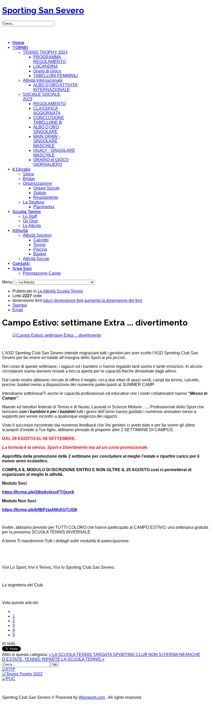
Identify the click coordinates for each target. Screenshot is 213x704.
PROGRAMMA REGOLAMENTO (49, 59)
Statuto (39, 193)
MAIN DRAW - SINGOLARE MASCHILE (46, 141)
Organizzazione (37, 183)
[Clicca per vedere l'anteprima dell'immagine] (56, 335)
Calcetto (41, 240)
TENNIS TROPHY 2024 (45, 52)
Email (17, 310)
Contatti (21, 263)
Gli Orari (30, 221)
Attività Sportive (37, 235)
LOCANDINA (45, 66)
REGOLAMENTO (49, 103)
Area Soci (22, 268)
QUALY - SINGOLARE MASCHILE (54, 152)
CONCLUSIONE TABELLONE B (48, 120)
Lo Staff (30, 216)
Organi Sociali (46, 188)
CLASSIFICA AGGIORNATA (47, 110)
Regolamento (45, 197)
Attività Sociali (36, 258)
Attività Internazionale (43, 80)
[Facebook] (6, 31)
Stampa (19, 305)
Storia (28, 174)
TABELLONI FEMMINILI (55, 75)
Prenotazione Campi (42, 273)
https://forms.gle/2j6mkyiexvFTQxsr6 (38, 492)
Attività (20, 230)
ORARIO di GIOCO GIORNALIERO (51, 162)
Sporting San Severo (43, 10)
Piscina (40, 249)
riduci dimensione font (63, 300)
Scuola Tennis (26, 211)
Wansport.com (92, 697)
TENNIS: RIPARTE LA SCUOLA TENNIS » (64, 659)
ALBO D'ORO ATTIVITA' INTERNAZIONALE (55, 87)
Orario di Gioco (47, 71)
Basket (39, 254)
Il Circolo (21, 169)
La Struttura (33, 202)
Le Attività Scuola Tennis (60, 291)
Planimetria (43, 207)
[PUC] (8, 678)
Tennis (39, 244)
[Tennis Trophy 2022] (22, 674)
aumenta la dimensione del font (113, 300)
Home (18, 42)
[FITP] (8, 669)
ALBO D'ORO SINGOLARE (46, 129)
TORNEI (20, 47)
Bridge (29, 179)
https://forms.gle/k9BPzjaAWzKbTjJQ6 (39, 509)
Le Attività (32, 226)
